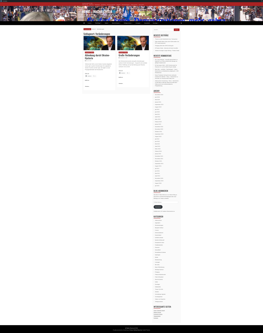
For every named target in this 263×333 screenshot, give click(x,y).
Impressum (91, 4)
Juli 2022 (157, 139)
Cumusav (156, 318)
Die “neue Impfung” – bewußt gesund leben (165, 59)
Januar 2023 (158, 124)
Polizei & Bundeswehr (160, 274)
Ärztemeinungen (159, 225)
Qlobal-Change (157, 312)
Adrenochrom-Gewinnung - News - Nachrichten (167, 80)
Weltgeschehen (128, 23)
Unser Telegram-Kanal (159, 310)
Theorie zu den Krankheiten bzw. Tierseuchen (166, 39)
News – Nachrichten (97, 11)
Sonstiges (155, 23)
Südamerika (158, 286)
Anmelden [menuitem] (5, 1)
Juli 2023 (157, 109)
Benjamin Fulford (89, 52)
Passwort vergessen (111, 4)
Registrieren (97, 4)
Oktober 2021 (158, 161)
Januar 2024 (158, 102)
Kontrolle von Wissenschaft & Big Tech (164, 78)
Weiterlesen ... (87, 86)
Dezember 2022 (159, 126)
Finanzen (157, 247)
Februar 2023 (158, 121)
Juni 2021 (157, 171)
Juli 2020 (157, 185)
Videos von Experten (160, 299)
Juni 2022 (157, 141)
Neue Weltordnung (159, 267)
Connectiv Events (158, 314)
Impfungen (157, 254)
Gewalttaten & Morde (160, 252)
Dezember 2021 (159, 156)
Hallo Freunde (85, 4)
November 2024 (159, 94)
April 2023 (157, 116)
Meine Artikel (141, 4)
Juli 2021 (157, 168)
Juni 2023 (157, 112)
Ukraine (157, 291)
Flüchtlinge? (98, 23)
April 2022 (157, 146)
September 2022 (159, 134)
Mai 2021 (157, 173)
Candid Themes (146, 330)
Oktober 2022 (158, 131)
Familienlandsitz (159, 245)
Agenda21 (157, 222)
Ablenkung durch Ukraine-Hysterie (97, 56)
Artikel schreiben (134, 4)
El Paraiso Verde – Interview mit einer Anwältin (166, 48)
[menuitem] (1, 1)
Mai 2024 (157, 99)
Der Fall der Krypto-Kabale (169, 67)
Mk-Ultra (157, 264)
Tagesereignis (157, 316)
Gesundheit (147, 23)
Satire (156, 282)
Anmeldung (103, 4)
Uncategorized (158, 296)
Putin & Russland (159, 277)
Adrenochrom (158, 220)
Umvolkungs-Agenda (160, 294)
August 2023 (158, 107)
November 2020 (159, 178)
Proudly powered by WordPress (121, 330)
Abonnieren (158, 207)
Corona (89, 23)
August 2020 (158, 183)
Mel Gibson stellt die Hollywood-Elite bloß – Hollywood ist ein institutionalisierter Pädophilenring (166, 84)
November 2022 (159, 129)
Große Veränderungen (129, 55)
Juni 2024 (157, 97)
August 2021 (158, 166)
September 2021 (159, 163)
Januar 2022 (158, 153)
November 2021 (159, 158)
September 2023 (159, 104)
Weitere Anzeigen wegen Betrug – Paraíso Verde (167, 50)
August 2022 (158, 136)
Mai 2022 (157, 144)
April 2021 (157, 176)
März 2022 (158, 148)
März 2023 (158, 119)
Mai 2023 (157, 114)
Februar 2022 (158, 151)
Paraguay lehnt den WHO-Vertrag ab (164, 45)
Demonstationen (159, 232)
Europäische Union (159, 242)
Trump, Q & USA (159, 289)
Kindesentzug (158, 259)
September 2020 (159, 180)
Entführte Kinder (159, 237)
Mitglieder (119, 4)
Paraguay (157, 272)
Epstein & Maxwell (159, 240)
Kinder (106, 23)
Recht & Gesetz (116, 23)
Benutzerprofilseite (126, 4)
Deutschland (158, 235)
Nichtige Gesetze (159, 269)
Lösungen (137, 23)
